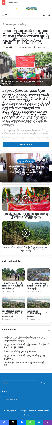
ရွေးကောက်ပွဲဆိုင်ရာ (18, 24)
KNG (8, 47)
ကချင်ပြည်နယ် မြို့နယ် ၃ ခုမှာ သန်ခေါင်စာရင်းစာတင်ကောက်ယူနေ (12, 313)
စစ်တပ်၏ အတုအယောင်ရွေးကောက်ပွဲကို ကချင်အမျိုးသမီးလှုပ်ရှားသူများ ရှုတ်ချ (26, 170)
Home (7, 24)
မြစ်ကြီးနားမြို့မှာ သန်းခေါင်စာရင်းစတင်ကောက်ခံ (37, 313)
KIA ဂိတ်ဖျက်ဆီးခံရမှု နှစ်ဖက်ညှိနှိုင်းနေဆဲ (20, 351)
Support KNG (12, 3)
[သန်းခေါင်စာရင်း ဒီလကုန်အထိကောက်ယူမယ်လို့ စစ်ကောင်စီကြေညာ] (13, 274)
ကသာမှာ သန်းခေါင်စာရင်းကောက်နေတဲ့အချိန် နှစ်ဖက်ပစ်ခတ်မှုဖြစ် (38, 286)
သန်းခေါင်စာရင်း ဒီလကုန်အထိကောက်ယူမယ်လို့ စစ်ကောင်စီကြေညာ (12, 286)
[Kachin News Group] (26, 8)
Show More (25, 144)
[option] (26, 167)
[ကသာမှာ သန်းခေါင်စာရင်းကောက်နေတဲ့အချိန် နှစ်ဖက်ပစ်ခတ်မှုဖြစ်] (38, 274)
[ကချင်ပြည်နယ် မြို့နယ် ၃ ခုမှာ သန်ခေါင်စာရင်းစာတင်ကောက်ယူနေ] (13, 302)
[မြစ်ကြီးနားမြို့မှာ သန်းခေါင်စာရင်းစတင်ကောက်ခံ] (38, 302)
